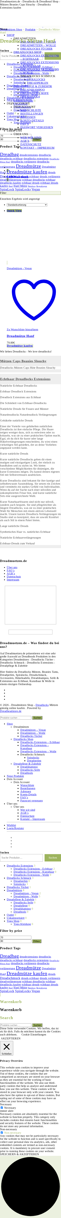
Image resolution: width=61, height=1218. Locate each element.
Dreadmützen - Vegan (19, 268)
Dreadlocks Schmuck (19, 877)
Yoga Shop (13, 921)
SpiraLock (7, 189)
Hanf (11, 988)
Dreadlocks (42, 705)
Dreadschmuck (10, 978)
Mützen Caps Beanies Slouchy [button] (23, 361)
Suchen (37, 717)
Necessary (10, 1107)
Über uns (12, 567)
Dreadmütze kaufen (20, 345)
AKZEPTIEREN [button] (11, 1038)
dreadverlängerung (11, 981)
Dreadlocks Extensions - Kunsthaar (34, 871)
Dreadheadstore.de (11, 711)
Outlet (10, 914)
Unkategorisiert (16, 917)
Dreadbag (9, 956)
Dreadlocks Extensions (20, 865)
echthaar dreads (31, 984)
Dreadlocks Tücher (18, 887)
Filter (37, 941)
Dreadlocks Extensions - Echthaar (33, 868)
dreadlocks (45, 956)
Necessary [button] (6, 1104)
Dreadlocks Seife (23, 902)
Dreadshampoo (22, 908)
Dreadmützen (14, 890)
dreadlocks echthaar (11, 960)
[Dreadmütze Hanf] (32, 262)
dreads (52, 974)
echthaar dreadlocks (33, 981)
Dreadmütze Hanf (20, 336)
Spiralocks (20, 884)
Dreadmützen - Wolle (26, 896)
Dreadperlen (21, 881)
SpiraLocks (23, 189)
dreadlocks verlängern (23, 963)
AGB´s (11, 573)
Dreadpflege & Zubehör (20, 899)
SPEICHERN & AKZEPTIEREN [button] (19, 1154)
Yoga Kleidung (22, 924)
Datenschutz (14, 576)
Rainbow (32, 988)
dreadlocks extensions (36, 960)
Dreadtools (20, 911)
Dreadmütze (28, 967)
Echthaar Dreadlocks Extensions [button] (25, 379)
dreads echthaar (30, 978)
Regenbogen (41, 988)
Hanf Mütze (20, 987)
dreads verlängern (50, 978)
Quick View (14, 210)
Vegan (36, 189)
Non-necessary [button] (8, 1129)
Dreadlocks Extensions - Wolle (31, 874)
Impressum (13, 579)
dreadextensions (29, 956)
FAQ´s (11, 570)
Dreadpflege (21, 905)
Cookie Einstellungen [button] (34, 1034)
